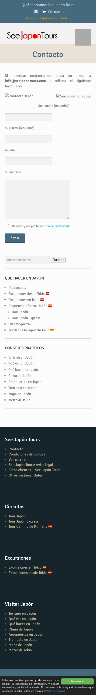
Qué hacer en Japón (23, 369)
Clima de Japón (19, 375)
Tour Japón (20, 312)
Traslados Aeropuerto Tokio (29, 330)
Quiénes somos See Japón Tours (48, 5)
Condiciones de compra (27, 454)
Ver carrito (17, 459)
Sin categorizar (19, 324)
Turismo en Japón (21, 357)
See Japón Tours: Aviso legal (31, 464)
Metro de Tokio (19, 400)
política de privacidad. (54, 226)
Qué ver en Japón (21, 363)
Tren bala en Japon (22, 388)
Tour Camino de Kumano (28, 526)
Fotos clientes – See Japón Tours (34, 470)
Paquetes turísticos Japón (28, 306)
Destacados (17, 287)
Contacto (16, 449)
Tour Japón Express (26, 318)
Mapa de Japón (19, 394)
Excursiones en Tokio (24, 299)
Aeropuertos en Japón (24, 382)
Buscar (58, 260)
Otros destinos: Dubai (26, 475)
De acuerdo (77, 681)
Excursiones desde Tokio (26, 293)
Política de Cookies (54, 691)
